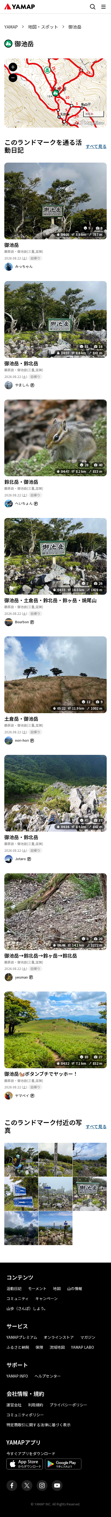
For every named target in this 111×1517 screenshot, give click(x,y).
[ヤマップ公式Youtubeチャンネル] (57, 1485)
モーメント (37, 1288)
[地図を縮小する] (13, 77)
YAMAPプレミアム (21, 1337)
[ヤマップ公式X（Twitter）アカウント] (27, 1485)
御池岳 (11, 244)
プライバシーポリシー (68, 1404)
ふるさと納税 (17, 1347)
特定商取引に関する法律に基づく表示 (38, 1424)
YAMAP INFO (17, 1376)
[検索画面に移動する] (92, 6)
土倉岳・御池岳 (21, 718)
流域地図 (57, 1347)
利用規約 (35, 1404)
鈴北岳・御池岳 (21, 481)
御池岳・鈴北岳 (21, 363)
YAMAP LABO (82, 1347)
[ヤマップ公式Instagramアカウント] (42, 1485)
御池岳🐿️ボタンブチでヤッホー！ (41, 1073)
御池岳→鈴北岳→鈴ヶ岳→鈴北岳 (40, 955)
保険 (39, 1347)
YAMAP (11, 26)
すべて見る (96, 146)
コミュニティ (17, 1298)
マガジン (87, 1337)
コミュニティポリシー (25, 1414)
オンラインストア (59, 1337)
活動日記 (14, 1288)
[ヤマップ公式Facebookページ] (11, 1485)
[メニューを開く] (103, 6)
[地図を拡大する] (13, 67)
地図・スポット (43, 26)
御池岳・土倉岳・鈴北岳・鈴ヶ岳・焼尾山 (50, 600)
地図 (57, 1288)
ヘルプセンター (47, 1376)
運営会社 (14, 1404)
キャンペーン (46, 1298)
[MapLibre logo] (92, 123)
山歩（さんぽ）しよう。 (27, 1308)
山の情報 (74, 1288)
